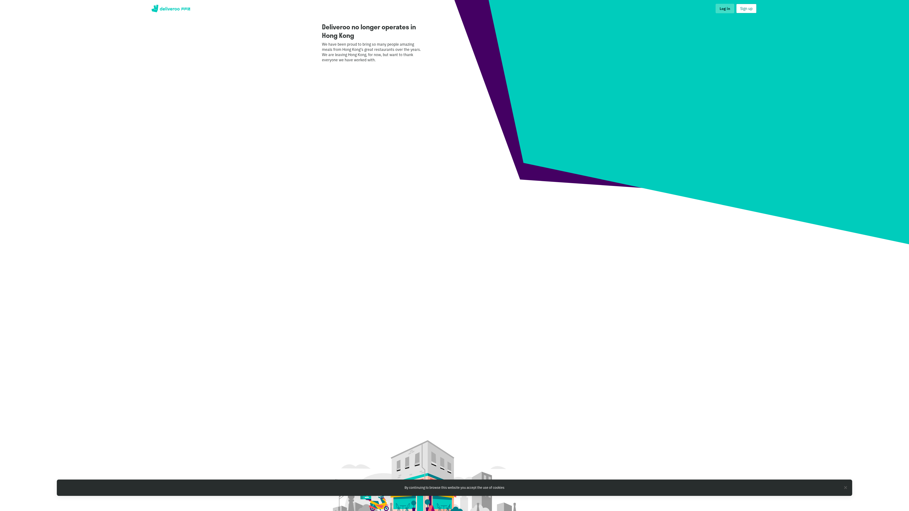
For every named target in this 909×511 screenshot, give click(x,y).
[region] (454, 488)
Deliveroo (171, 8)
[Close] (845, 487)
